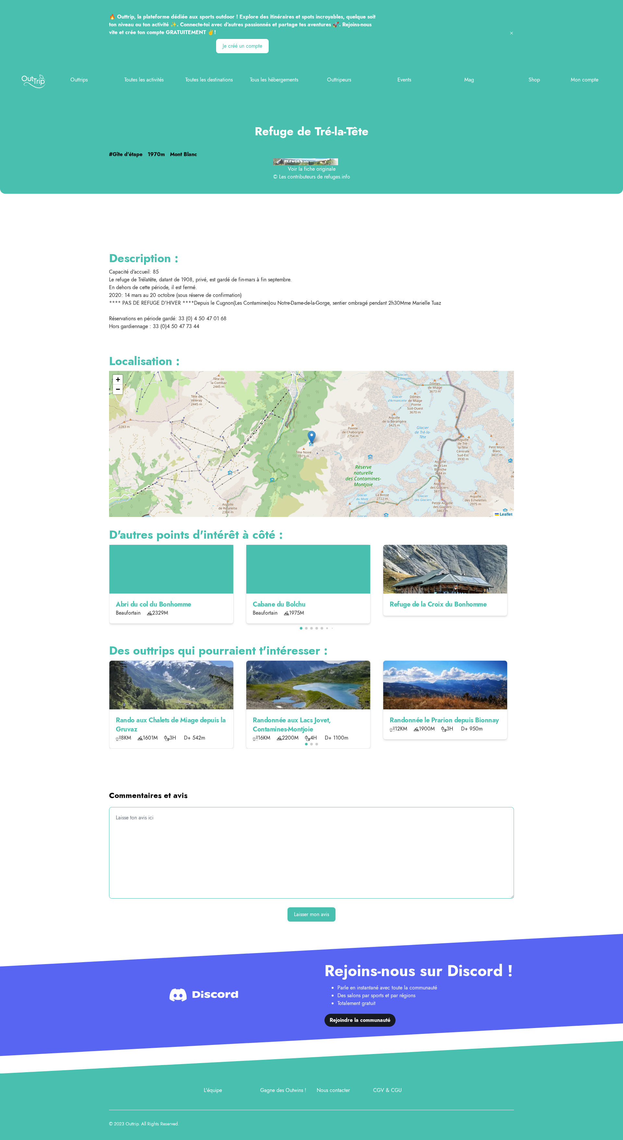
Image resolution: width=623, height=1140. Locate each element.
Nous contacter (333, 1090)
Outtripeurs (339, 79)
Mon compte (584, 79)
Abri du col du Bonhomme (153, 604)
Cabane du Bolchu (279, 604)
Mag (469, 79)
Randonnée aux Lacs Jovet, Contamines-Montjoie (292, 725)
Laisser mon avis (311, 914)
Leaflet (505, 514)
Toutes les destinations (209, 79)
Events (404, 79)
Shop (534, 79)
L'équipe (213, 1090)
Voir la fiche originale (312, 169)
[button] (312, 437)
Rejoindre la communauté (360, 1020)
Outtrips (79, 79)
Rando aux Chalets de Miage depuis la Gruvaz (171, 725)
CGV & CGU (387, 1090)
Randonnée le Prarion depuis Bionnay (444, 720)
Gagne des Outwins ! (283, 1090)
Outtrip (132, 1124)
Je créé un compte (242, 46)
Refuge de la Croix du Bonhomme (438, 604)
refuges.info (337, 176)
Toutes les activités (144, 79)
